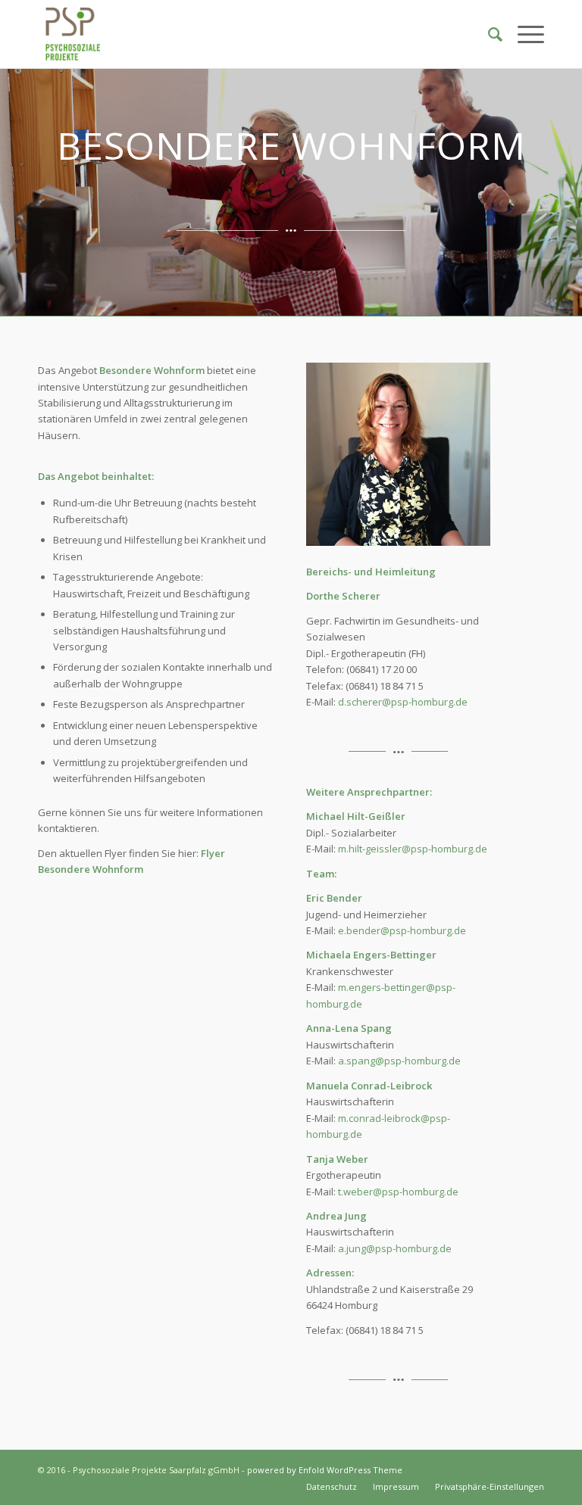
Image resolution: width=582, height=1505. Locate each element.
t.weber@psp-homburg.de (398, 1191)
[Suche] (487, 34)
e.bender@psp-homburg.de (402, 930)
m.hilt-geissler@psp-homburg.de (412, 848)
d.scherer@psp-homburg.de (403, 702)
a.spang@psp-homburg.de (399, 1060)
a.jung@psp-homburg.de (395, 1248)
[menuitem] (487, 34)
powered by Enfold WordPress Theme (324, 1469)
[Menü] (523, 34)
